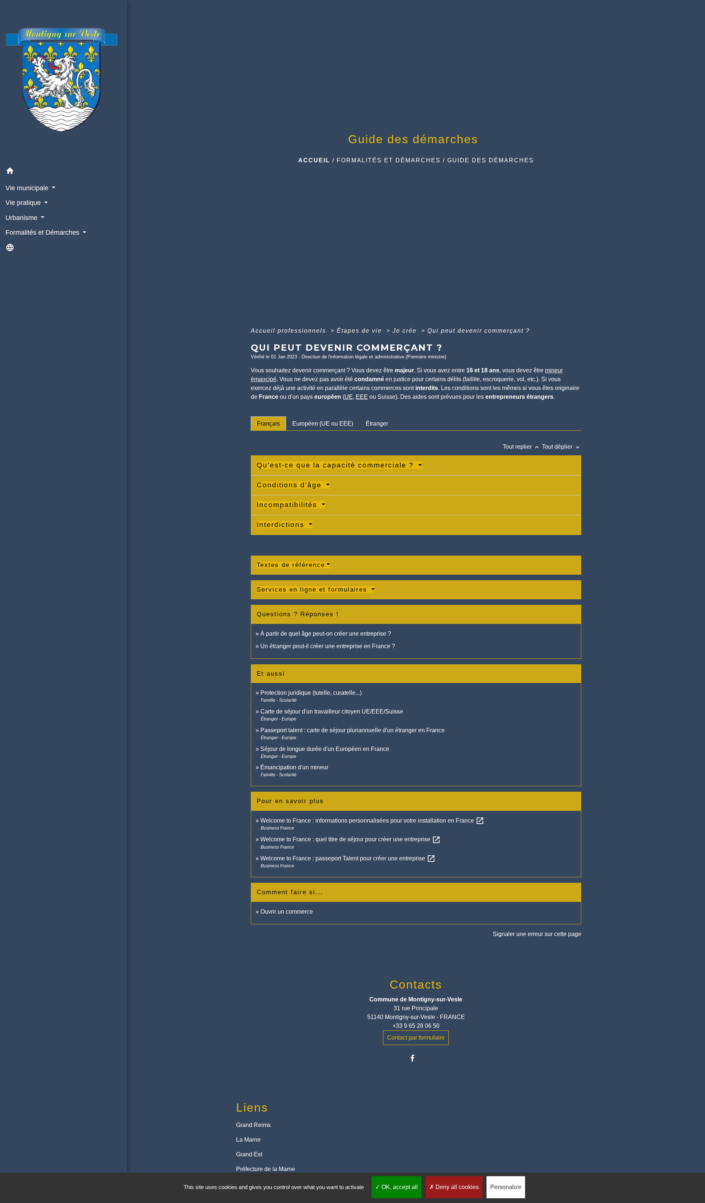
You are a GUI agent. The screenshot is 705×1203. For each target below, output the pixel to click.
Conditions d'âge (290, 485)
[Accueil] (64, 82)
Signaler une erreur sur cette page (537, 934)
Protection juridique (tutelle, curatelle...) (311, 693)
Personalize (505, 1187)
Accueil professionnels (289, 331)
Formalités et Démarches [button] (43, 232)
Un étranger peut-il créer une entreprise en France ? (327, 646)
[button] (64, 172)
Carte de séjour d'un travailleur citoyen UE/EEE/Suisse (331, 711)
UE (348, 397)
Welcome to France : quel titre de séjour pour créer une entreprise (350, 839)
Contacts (416, 984)
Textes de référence (291, 564)
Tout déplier (561, 447)
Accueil (314, 160)
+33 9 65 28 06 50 (416, 1026)
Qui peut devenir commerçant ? (478, 331)
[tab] (268, 423)
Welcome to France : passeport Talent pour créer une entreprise (347, 858)
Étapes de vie (360, 331)
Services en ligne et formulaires (313, 589)
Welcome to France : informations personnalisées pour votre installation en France (372, 820)
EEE (362, 397)
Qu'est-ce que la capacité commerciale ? (336, 465)
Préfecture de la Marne (265, 1169)
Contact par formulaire (416, 1037)
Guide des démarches (490, 160)
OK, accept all (399, 1187)
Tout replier (521, 447)
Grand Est (249, 1154)
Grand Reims (253, 1125)
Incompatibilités (288, 505)
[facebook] (416, 1058)
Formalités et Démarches (389, 160)
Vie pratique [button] (24, 202)
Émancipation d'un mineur (294, 767)
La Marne (248, 1140)
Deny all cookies (456, 1187)
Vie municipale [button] (28, 188)
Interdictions (282, 524)
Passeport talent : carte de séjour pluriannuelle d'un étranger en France (352, 730)
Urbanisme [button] (22, 217)
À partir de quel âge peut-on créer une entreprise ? (325, 634)
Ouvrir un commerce (286, 911)
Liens (252, 1107)
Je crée (406, 331)
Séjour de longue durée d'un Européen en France (324, 749)
